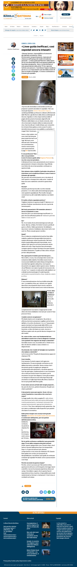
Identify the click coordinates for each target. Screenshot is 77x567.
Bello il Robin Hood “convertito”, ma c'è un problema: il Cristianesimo (33, 552)
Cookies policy (15, 561)
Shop (47, 26)
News (47, 14)
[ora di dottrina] (66, 72)
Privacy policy (7, 561)
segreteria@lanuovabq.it (9, 536)
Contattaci (64, 26)
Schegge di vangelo (10, 30)
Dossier (41, 26)
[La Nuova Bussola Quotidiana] (17, 16)
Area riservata (55, 26)
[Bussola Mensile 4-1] (66, 46)
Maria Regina (54, 30)
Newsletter (65, 18)
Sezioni (18, 26)
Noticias (48, 18)
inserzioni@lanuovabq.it (9, 538)
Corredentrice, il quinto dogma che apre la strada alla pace (33, 525)
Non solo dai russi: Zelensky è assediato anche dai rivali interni (33, 534)
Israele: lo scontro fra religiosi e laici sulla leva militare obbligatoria (33, 543)
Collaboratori (26, 26)
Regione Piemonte (46, 158)
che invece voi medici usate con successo (41, 415)
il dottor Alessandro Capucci (42, 111)
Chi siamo (12, 26)
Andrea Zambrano (13, 49)
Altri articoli (38, 512)
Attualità (41, 35)
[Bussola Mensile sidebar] (66, 60)
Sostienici (34, 26)
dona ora (65, 14)
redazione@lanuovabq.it (9, 535)
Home (6, 26)
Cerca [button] (70, 26)
